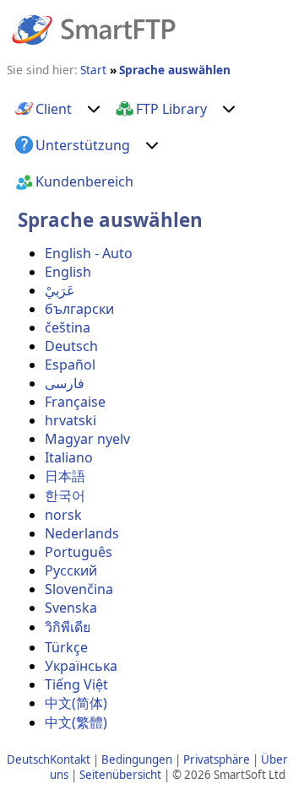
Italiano (69, 457)
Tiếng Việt (76, 684)
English (68, 271)
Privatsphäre (216, 759)
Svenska (71, 607)
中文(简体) (76, 703)
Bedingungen (136, 759)
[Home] (94, 28)
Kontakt (70, 759)
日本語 (65, 476)
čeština (67, 327)
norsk (63, 514)
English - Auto (89, 253)
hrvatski (70, 420)
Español (70, 364)
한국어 (65, 495)
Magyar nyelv (87, 439)
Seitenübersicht (120, 774)
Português (78, 552)
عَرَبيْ (60, 290)
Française (75, 401)
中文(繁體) (76, 722)
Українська (81, 666)
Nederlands (82, 533)
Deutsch (71, 346)
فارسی (64, 383)
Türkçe (66, 647)
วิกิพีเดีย (67, 627)
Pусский (71, 570)
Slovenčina (79, 589)
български (79, 309)
